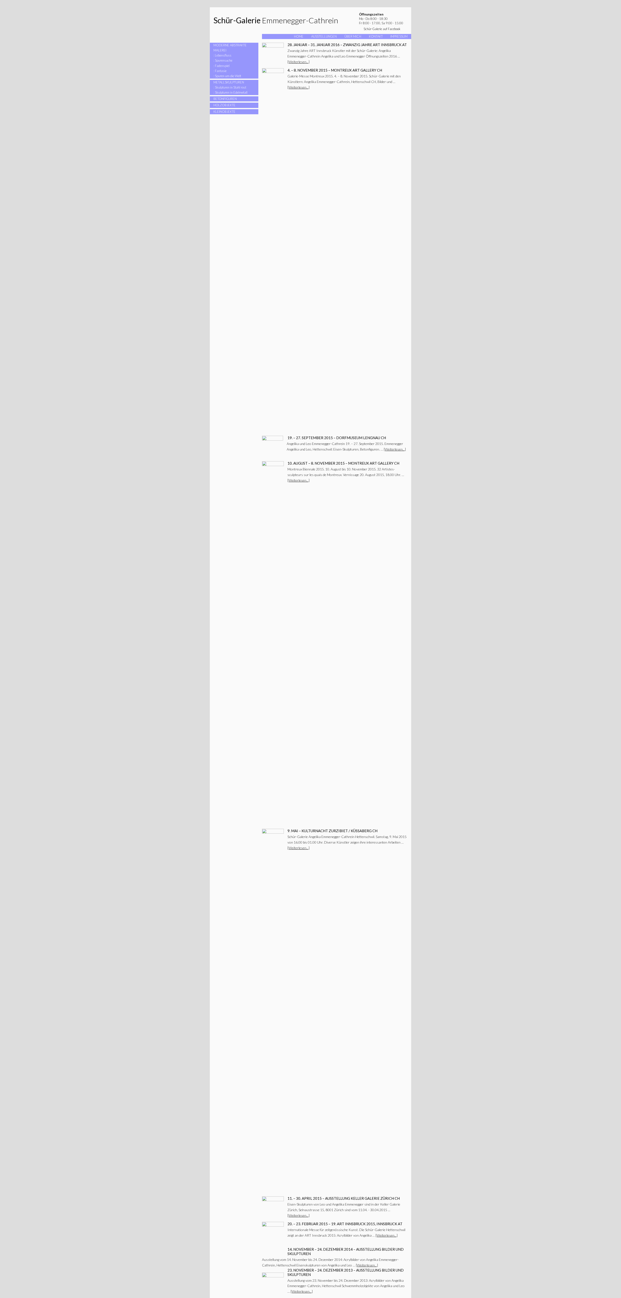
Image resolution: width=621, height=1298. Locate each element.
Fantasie (221, 71)
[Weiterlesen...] (298, 62)
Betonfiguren (225, 99)
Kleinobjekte (224, 112)
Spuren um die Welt (228, 76)
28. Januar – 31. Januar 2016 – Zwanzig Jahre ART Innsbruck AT (347, 44)
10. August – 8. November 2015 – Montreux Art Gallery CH (343, 463)
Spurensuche (223, 60)
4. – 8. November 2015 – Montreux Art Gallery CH (334, 70)
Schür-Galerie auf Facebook (382, 29)
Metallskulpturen (228, 82)
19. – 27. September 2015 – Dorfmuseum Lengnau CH (336, 437)
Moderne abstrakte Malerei (230, 47)
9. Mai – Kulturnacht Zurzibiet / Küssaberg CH (332, 831)
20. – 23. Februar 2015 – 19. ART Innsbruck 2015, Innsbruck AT (344, 1224)
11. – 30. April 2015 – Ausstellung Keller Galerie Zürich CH (343, 1198)
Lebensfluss (223, 55)
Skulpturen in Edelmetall (231, 92)
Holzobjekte (224, 105)
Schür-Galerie (237, 20)
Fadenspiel (222, 66)
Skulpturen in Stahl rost (230, 87)
